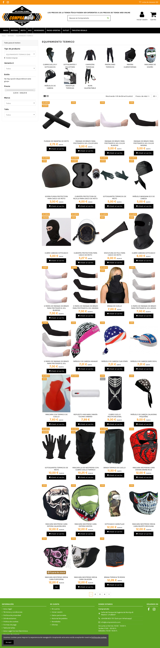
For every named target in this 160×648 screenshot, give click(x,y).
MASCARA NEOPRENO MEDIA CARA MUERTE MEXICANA (143, 525)
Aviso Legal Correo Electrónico (15, 631)
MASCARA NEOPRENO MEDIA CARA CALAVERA (85, 578)
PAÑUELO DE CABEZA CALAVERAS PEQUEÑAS (143, 415)
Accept (9, 642)
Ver (56, 587)
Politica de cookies (10, 622)
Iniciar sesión (57, 612)
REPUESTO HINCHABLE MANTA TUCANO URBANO (85, 415)
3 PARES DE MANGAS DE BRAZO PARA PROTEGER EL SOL (56, 362)
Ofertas (55, 625)
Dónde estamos (9, 618)
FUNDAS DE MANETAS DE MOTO (56, 141)
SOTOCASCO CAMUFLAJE (114, 524)
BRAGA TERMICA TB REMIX (114, 577)
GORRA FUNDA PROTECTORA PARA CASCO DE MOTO (56, 197)
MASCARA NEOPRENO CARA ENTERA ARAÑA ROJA (144, 469)
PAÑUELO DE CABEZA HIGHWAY (85, 361)
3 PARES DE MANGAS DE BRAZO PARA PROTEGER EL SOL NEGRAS (85, 307)
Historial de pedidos (60, 618)
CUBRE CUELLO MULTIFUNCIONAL (115, 415)
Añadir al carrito (57, 149)
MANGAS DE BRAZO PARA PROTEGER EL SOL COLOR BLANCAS (114, 143)
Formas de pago (9, 625)
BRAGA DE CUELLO (114, 306)
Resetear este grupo (12, 58)
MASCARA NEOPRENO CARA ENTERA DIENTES (85, 525)
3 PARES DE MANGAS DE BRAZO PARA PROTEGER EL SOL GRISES (143, 307)
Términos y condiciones (12, 612)
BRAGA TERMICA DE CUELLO (115, 468)
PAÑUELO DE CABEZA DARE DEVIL (143, 361)
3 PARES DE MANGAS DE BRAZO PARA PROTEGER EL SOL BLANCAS (56, 308)
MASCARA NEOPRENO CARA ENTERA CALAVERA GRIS (56, 525)
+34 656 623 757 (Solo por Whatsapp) (116, 618)
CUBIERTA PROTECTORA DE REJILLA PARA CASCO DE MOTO (85, 197)
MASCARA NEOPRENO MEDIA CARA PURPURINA (56, 578)
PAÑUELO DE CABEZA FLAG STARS (114, 361)
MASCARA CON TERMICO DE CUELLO (56, 415)
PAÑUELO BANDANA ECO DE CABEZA (143, 197)
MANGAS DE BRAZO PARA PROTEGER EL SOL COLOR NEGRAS (143, 143)
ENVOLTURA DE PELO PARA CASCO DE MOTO (114, 254)
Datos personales (59, 615)
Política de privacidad (12, 615)
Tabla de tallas (9, 628)
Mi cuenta (56, 609)
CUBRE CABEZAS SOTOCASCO (56, 253)
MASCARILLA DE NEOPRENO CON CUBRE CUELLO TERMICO (85, 469)
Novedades (56, 622)
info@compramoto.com (110, 622)
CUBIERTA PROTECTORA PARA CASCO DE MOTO (85, 254)
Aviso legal (7, 609)
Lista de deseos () (149, 2)
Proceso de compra (11, 634)
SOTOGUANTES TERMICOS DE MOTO (114, 197)
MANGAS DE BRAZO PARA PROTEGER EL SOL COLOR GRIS (85, 142)
